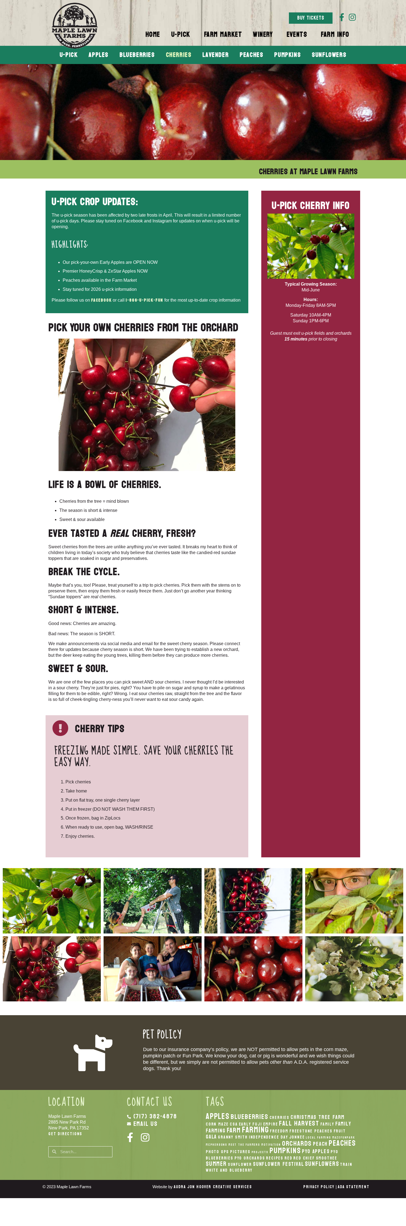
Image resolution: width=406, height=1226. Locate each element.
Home (153, 34)
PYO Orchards (249, 1158)
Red (288, 1158)
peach (320, 1144)
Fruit (340, 1131)
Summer (216, 1163)
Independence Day (268, 1137)
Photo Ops (217, 1152)
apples (218, 1116)
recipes (274, 1158)
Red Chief (304, 1158)
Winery (263, 34)
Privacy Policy (318, 1187)
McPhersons (216, 1144)
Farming (255, 1130)
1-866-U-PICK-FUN (144, 300)
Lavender (215, 54)
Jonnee (297, 1137)
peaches (342, 1143)
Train (346, 1164)
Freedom (279, 1131)
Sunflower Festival (278, 1164)
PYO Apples (315, 1151)
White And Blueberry (229, 1170)
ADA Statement (353, 1187)
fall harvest (299, 1123)
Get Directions (65, 1134)
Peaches (251, 54)
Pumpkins (287, 54)
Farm (234, 1130)
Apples (99, 54)
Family (327, 1124)
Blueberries (137, 54)
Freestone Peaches (311, 1131)
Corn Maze (217, 1124)
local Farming (318, 1137)
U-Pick (180, 34)
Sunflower (240, 1164)
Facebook (101, 300)
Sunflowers (329, 54)
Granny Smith (233, 1137)
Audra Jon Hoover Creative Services (213, 1187)
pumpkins (285, 1151)
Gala (211, 1137)
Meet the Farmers (244, 1144)
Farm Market (223, 34)
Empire (270, 1124)
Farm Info (335, 34)
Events (297, 34)
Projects (260, 1152)
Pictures (240, 1152)
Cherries (179, 54)
